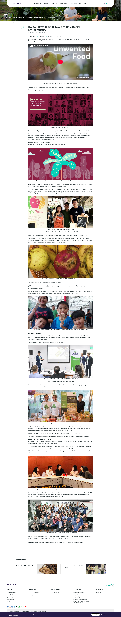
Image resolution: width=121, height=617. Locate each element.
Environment (32, 36)
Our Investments (54, 3)
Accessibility (16, 611)
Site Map (108, 585)
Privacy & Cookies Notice (24, 611)
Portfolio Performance (34, 592)
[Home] (16, 3)
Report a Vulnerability (42, 611)
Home (4, 22)
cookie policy (15, 615)
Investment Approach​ (55, 592)
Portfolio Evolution (55, 596)
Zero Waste (59, 36)
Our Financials (44, 3)
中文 (109, 3)
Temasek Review (32, 596)
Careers (8, 601)
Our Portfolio (54, 594)
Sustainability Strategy (78, 596)
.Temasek (35, 611)
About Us (36, 3)
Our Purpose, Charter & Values (13, 594)
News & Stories (82, 3)
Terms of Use (10, 611)
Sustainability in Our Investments (80, 599)
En (104, 3)
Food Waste (41, 36)
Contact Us (97, 594)
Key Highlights (76, 594)
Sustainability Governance (78, 597)
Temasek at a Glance (11, 592)
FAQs (31, 611)
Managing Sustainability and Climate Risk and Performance (81, 602)
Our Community (73, 3)
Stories (18, 22)
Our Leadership (10, 597)
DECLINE (103, 614)
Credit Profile (32, 594)
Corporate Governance (12, 596)
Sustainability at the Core (78, 592)
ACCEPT (95, 614)
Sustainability (63, 3)
